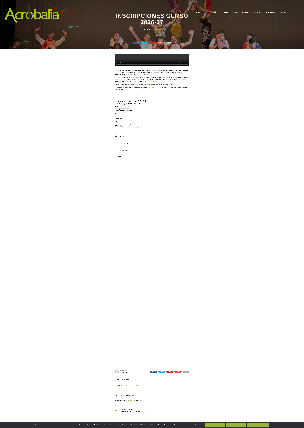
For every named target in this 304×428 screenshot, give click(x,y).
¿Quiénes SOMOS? (210, 12)
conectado (128, 400)
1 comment (158, 29)
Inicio (198, 12)
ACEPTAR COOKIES (215, 425)
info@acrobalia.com (271, 12)
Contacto (256, 12)
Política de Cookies (258, 425)
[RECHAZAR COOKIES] (302, 425)
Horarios (224, 12)
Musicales (234, 12)
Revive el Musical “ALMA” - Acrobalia (129, 385)
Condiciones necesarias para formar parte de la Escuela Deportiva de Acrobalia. (134, 96)
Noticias (245, 12)
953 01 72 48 (283, 12)
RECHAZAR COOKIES (236, 425)
